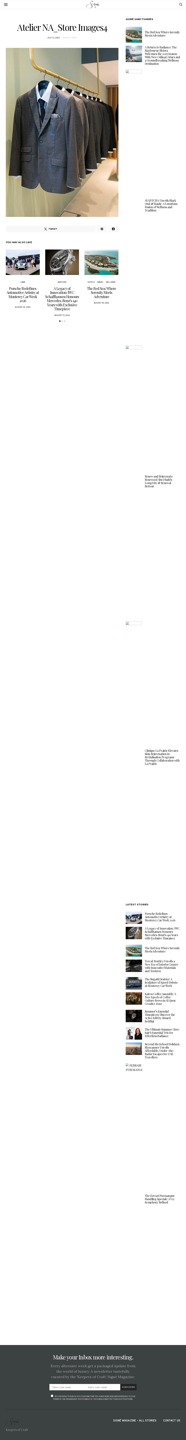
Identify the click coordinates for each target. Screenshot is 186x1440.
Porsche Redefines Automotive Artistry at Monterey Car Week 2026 (23, 294)
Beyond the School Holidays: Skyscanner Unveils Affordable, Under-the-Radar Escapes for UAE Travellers (162, 1050)
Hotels (91, 282)
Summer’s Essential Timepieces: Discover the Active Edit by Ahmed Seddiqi (160, 1016)
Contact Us (171, 1421)
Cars (22, 282)
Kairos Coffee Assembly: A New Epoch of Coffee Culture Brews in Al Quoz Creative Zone (160, 999)
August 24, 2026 (22, 307)
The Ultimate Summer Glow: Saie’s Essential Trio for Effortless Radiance (162, 1032)
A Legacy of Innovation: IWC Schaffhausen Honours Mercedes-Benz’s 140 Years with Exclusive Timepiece (62, 298)
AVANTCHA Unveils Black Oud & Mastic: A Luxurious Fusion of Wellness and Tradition (161, 205)
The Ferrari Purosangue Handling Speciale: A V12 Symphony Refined (160, 1199)
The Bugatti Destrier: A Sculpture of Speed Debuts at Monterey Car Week (161, 982)
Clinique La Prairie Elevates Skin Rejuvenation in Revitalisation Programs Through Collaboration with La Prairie (162, 757)
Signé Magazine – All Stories (134, 1421)
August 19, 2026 (62, 315)
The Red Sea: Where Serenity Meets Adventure (101, 292)
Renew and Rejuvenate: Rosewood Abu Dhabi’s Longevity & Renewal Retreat (159, 481)
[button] (60, 321)
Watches (62, 282)
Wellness (111, 282)
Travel (100, 282)
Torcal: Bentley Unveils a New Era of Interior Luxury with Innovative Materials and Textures (161, 966)
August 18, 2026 (101, 303)
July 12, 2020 (53, 38)
